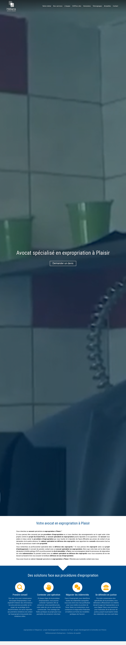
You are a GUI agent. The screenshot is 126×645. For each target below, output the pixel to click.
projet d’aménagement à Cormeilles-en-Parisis (90, 630)
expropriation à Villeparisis (33, 630)
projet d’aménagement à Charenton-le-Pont (58, 630)
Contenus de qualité (74, 633)
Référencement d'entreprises (55, 633)
